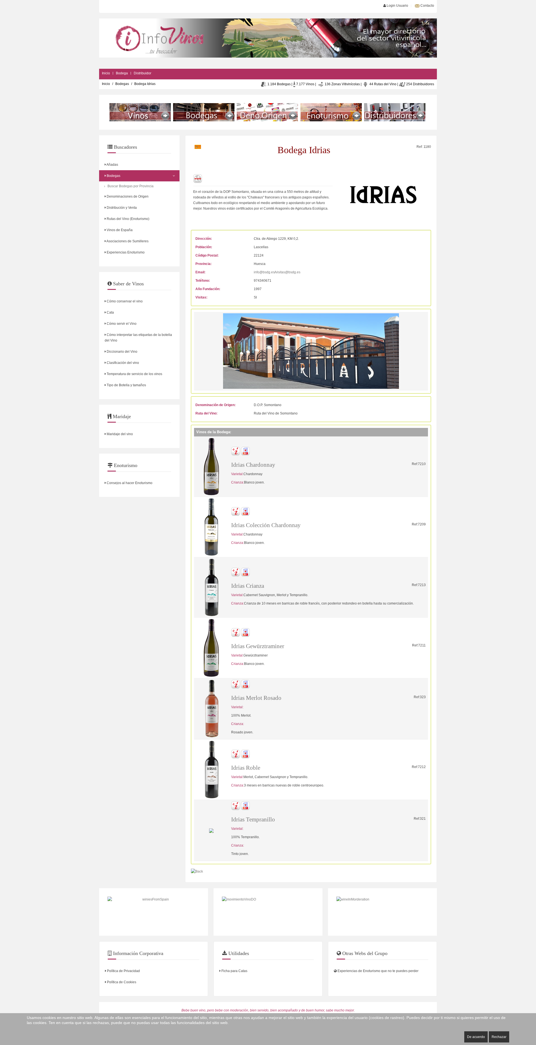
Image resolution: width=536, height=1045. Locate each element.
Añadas (112, 165)
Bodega (122, 73)
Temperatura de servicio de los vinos (134, 374)
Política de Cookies (121, 982)
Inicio (106, 73)
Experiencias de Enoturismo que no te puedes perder (377, 971)
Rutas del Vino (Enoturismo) (127, 219)
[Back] (197, 871)
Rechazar (499, 1037)
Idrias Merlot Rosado (256, 698)
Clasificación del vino (122, 363)
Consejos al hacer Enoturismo (129, 483)
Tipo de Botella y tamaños (126, 385)
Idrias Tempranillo (253, 819)
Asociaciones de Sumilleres (127, 241)
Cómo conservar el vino (124, 301)
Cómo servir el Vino (121, 324)
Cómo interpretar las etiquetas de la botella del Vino (138, 337)
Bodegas (122, 84)
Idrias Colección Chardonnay (266, 525)
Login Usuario (397, 6)
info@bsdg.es (264, 272)
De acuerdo (476, 1037)
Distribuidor (142, 73)
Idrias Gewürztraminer (257, 646)
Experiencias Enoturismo (125, 252)
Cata (110, 312)
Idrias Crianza (247, 585)
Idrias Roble (245, 767)
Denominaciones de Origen (127, 196)
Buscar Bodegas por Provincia (130, 186)
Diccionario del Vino (121, 352)
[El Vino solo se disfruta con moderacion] (382, 912)
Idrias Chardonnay (253, 464)
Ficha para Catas (234, 971)
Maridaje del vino (119, 434)
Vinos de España (119, 230)
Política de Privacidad (123, 971)
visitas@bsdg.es (288, 272)
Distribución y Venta (121, 208)
